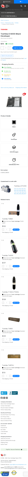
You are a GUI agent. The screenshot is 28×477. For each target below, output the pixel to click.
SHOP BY (7, 12)
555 (20, 188)
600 (15, 190)
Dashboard (3, 425)
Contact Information (5, 405)
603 (18, 190)
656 (22, 190)
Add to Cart (18, 48)
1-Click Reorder (4, 431)
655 (20, 190)
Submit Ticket (4, 444)
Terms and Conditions (6, 418)
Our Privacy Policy (5, 416)
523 (18, 188)
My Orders (3, 429)
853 (18, 193)
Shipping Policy (4, 442)
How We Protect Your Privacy (8, 414)
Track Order (3, 433)
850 (15, 193)
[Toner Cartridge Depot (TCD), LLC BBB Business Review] (13, 393)
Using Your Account (5, 438)
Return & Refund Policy (6, 420)
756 (23, 192)
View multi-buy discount (7, 87)
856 (23, 193)
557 (25, 188)
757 (25, 192)
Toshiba (16, 22)
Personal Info (4, 427)
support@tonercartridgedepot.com (18, 464)
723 (18, 192)
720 (15, 192)
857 (25, 193)
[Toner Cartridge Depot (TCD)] (5, 6)
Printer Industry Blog (6, 409)
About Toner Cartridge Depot (8, 403)
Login (25, 58)
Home (2, 22)
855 (20, 193)
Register (4, 60)
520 (15, 188)
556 (22, 188)
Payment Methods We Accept (8, 440)
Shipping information (21, 87)
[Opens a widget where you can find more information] (5, 474)
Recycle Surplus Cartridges (7, 407)
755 (20, 192)
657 (25, 190)
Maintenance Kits (9, 22)
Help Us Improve (5, 20)
